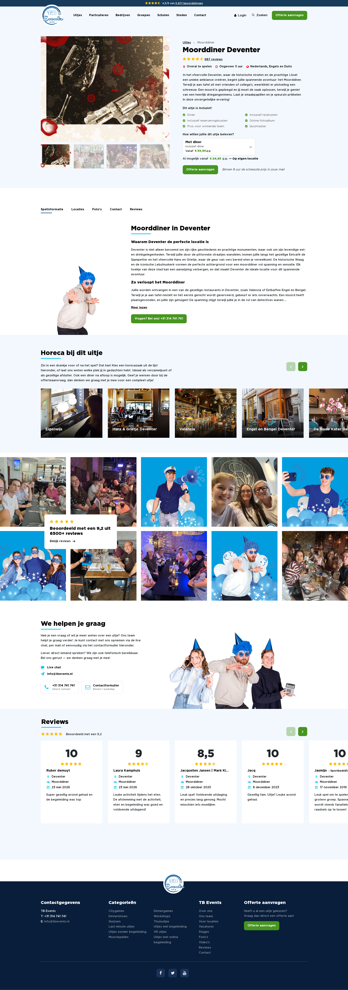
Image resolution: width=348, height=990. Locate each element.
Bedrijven (123, 15)
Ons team (206, 916)
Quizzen (115, 921)
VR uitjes (160, 932)
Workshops (162, 916)
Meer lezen (139, 307)
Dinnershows (118, 916)
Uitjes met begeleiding (170, 926)
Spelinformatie (52, 209)
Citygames (116, 911)
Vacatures (206, 926)
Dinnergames (163, 911)
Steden (181, 15)
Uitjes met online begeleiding (166, 940)
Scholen (163, 15)
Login (242, 15)
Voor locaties (208, 921)
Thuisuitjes (161, 921)
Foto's (97, 209)
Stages (204, 932)
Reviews (136, 209)
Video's (204, 942)
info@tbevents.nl (60, 674)
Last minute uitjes (121, 926)
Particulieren (98, 15)
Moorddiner (60, 782)
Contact (200, 15)
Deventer (58, 776)
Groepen (143, 15)
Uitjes (77, 15)
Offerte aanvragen (290, 15)
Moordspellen (119, 937)
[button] (302, 366)
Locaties (77, 209)
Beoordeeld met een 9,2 (84, 734)
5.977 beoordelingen (189, 3)
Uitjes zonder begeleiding (127, 932)
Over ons (205, 911)
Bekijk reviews (60, 541)
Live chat (54, 667)
